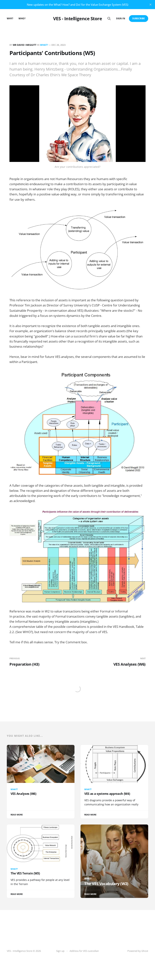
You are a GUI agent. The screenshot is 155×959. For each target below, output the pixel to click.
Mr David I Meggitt (24, 45)
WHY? (10, 18)
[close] (150, 5)
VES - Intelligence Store (77, 18)
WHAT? (44, 45)
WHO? (22, 18)
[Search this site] (109, 18)
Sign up (60, 951)
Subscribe (138, 18)
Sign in (120, 18)
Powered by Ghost (137, 951)
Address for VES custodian (84, 951)
